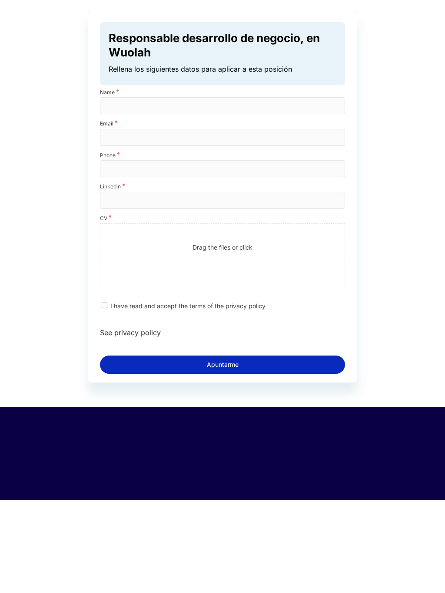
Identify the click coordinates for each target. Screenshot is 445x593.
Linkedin (110, 187)
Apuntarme (223, 364)
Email (106, 124)
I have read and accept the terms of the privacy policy (188, 306)
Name (107, 92)
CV (103, 218)
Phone (108, 155)
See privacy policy (130, 332)
